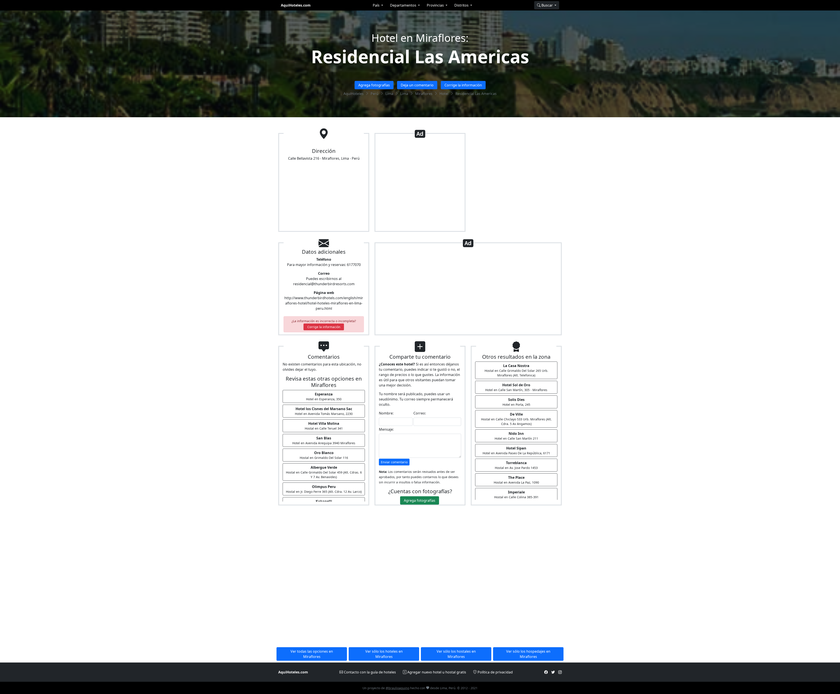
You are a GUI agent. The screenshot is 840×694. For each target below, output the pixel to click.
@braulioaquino (397, 688)
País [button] (376, 5)
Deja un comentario (417, 85)
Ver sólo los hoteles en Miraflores (384, 654)
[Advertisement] (420, 184)
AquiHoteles (353, 93)
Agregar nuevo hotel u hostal (436, 672)
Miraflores (423, 93)
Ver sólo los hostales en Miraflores (456, 654)
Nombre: (386, 413)
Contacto (369, 672)
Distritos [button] (461, 5)
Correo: (419, 413)
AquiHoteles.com (296, 5)
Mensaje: (386, 429)
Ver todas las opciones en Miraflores (311, 654)
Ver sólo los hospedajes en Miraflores (528, 654)
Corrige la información (463, 85)
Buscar (547, 5)
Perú (374, 93)
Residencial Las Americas (420, 56)
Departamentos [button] (403, 5)
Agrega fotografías (374, 85)
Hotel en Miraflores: (420, 38)
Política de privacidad (495, 672)
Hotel (443, 93)
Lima (389, 93)
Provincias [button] (436, 5)
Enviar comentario (394, 462)
